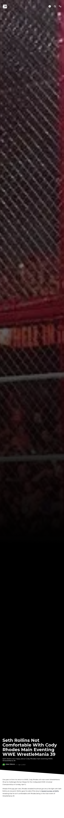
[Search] (55, 6)
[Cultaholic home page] (25, 6)
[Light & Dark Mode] (50, 6)
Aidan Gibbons (10, 764)
